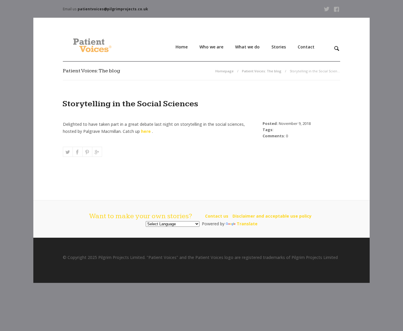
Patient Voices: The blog (261, 71)
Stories (278, 47)
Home (182, 47)
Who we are (211, 47)
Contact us (216, 216)
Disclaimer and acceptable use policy (272, 216)
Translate (247, 223)
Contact (306, 47)
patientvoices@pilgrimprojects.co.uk (113, 9)
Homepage (224, 71)
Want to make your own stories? (140, 216)
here (146, 131)
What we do (247, 47)
